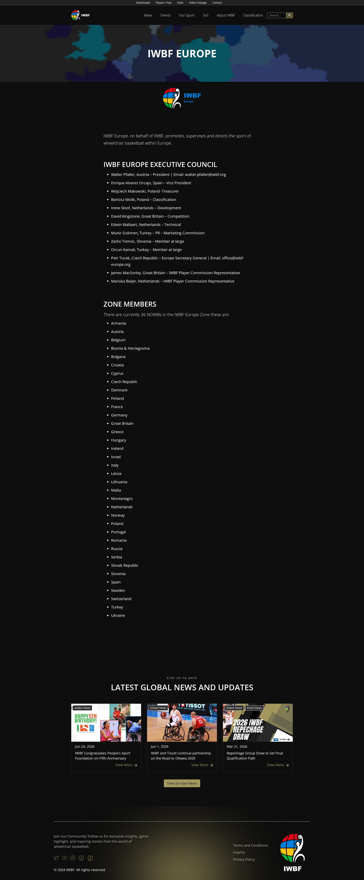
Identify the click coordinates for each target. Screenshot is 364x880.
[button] (148, 15)
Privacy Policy (244, 859)
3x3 (205, 15)
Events (166, 15)
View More (126, 765)
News (148, 15)
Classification (253, 15)
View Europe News (182, 783)
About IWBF (226, 15)
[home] (80, 15)
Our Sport (187, 15)
